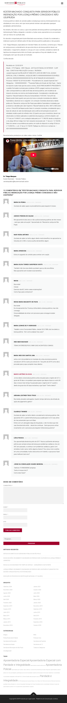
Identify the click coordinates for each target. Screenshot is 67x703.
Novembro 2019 (38, 606)
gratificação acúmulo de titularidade (24, 672)
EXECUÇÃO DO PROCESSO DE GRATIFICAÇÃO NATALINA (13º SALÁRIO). (23, 576)
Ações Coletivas (27, 669)
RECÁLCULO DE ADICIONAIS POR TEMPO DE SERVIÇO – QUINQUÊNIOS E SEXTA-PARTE (27, 565)
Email (5, 514)
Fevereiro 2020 (7, 602)
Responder (38, 202)
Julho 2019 (6, 612)
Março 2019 (6, 619)
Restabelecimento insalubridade (42, 684)
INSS (35, 634)
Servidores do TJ (38, 644)
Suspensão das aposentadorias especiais (25, 686)
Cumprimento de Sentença (36, 669)
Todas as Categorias (39, 647)
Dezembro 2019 (7, 606)
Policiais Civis (37, 638)
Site (4, 521)
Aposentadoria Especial (16, 660)
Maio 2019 (6, 615)
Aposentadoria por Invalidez (17, 669)
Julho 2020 (37, 593)
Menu (62, 3)
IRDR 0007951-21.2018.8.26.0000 (22, 676)
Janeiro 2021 (37, 586)
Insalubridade (57, 672)
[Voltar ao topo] (33, 695)
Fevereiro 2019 (38, 619)
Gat (9, 672)
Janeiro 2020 (37, 602)
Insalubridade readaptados (9, 676)
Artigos (5, 634)
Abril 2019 (36, 615)
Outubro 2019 (7, 609)
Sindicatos (52, 684)
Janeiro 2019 (7, 622)
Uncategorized (7, 651)
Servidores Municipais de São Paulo (13, 647)
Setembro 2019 (38, 609)
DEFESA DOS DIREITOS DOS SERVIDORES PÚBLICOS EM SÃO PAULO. (22, 553)
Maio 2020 (36, 596)
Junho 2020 (6, 596)
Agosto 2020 (7, 593)
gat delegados (13, 672)
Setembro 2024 (7, 586)
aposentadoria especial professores (38, 665)
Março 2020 (37, 599)
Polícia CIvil (39, 681)
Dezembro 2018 (38, 622)
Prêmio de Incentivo (47, 681)
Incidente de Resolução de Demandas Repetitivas (43, 672)
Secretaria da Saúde (8, 644)
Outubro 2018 (37, 625)
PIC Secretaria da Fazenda (25, 681)
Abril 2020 (6, 599)
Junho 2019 (37, 612)
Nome (5, 507)
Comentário (8, 485)
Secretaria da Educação (10, 641)
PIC (19, 681)
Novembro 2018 (7, 625)
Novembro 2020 (7, 589)
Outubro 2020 (37, 589)
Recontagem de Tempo (30, 684)
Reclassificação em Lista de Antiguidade (16, 684)
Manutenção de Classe (35, 676)
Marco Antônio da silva (23, 374)
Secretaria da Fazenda (40, 641)
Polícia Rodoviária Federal (10, 638)
